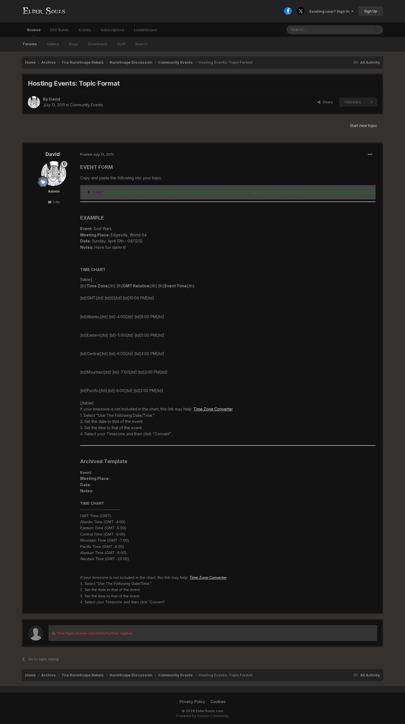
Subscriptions (112, 30)
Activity (85, 30)
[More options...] (370, 154)
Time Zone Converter (213, 409)
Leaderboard (145, 30)
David (54, 99)
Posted (97, 154)
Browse (33, 30)
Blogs (73, 44)
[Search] (377, 29)
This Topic (354, 30)
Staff (121, 44)
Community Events (86, 104)
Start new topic (363, 125)
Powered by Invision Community (202, 716)
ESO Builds (59, 30)
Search (141, 44)
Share (326, 102)
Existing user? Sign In (330, 11)
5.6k (56, 202)
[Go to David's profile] (34, 102)
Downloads (97, 44)
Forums (30, 44)
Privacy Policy (192, 701)
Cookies (218, 701)
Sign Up (370, 11)
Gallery (53, 44)
